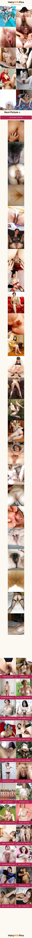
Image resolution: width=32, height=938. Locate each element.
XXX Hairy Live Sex (16, 117)
